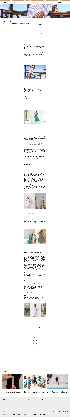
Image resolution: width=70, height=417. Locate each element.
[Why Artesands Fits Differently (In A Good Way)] (12, 381)
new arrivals (38, 287)
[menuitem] (2, 3)
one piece (35, 257)
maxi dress (30, 169)
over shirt (39, 183)
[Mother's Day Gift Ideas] (35, 381)
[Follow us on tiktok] (6, 411)
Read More (9, 394)
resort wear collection (40, 157)
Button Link (65, 371)
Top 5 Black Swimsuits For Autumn (53, 390)
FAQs (32, 297)
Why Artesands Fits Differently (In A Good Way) (10, 390)
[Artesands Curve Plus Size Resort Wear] (35, 72)
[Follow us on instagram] (3, 411)
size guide (31, 296)
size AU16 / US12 (35, 340)
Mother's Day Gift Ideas (28, 390)
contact (37, 325)
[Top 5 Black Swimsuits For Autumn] (57, 381)
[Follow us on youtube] (5, 411)
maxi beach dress (29, 94)
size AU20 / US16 (35, 343)
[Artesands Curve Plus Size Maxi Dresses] (35, 117)
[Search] (64, 2)
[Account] (65, 2)
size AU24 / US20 (35, 346)
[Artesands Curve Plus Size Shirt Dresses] (29, 201)
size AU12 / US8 (35, 337)
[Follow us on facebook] (2, 411)
